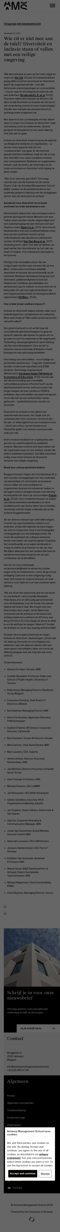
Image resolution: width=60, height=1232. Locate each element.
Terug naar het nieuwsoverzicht (22, 23)
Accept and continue (23, 1173)
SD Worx (23, 297)
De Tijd (19, 77)
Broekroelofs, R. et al (33, 95)
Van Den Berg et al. (34, 241)
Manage (45, 1173)
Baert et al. (27, 227)
